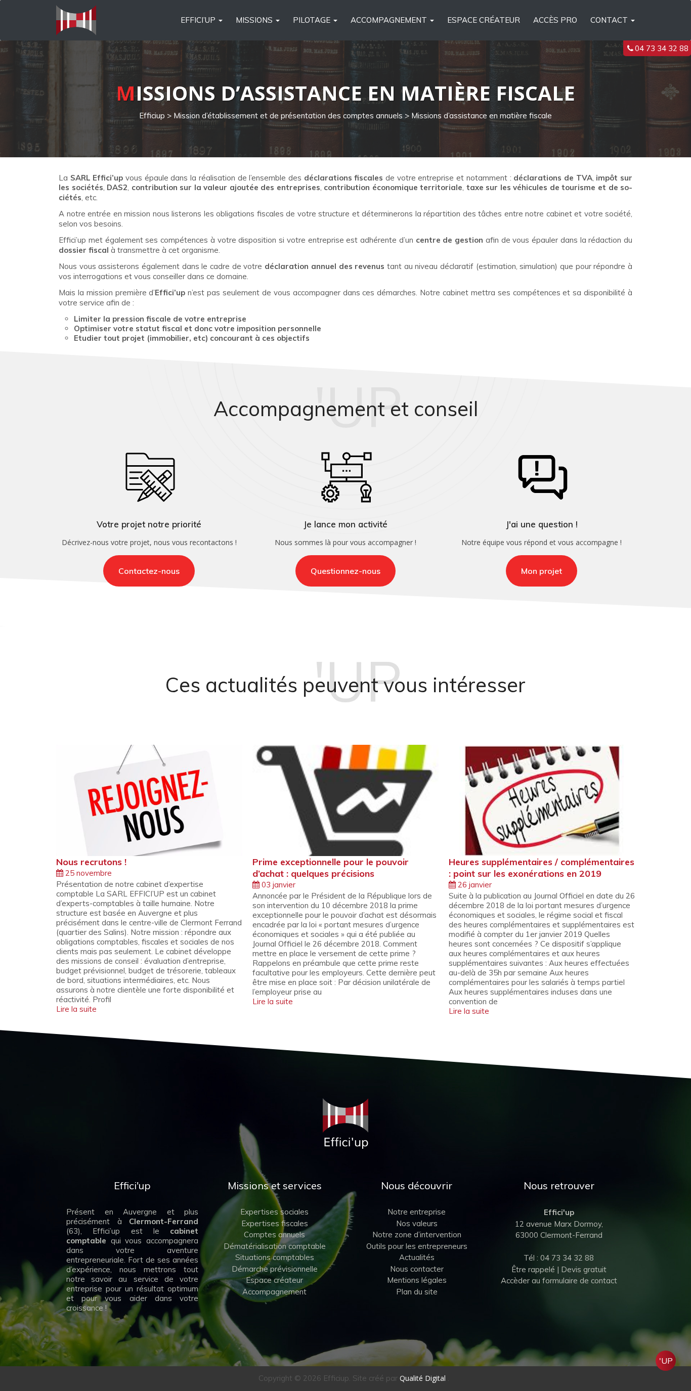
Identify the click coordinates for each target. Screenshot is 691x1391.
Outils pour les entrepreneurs (416, 1246)
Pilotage (311, 20)
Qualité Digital (423, 1378)
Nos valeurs (417, 1223)
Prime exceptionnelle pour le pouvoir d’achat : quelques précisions (330, 867)
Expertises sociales (274, 1212)
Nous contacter (417, 1269)
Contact (609, 20)
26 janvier (474, 884)
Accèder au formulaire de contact (559, 1280)
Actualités (417, 1257)
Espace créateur (483, 20)
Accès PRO (555, 20)
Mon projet (541, 571)
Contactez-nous (149, 571)
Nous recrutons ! (91, 862)
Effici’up (198, 20)
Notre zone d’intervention (416, 1234)
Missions (254, 20)
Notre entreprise (416, 1212)
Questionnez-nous (345, 571)
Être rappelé (533, 1269)
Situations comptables (274, 1257)
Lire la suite (76, 1009)
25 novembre (87, 873)
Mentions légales (417, 1280)
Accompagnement (389, 20)
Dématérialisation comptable (275, 1246)
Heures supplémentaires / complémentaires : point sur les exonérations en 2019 (541, 867)
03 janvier (277, 884)
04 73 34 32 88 (661, 48)
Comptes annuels (274, 1234)
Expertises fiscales (274, 1223)
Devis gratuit (584, 1269)
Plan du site (417, 1291)
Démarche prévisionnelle (275, 1269)
